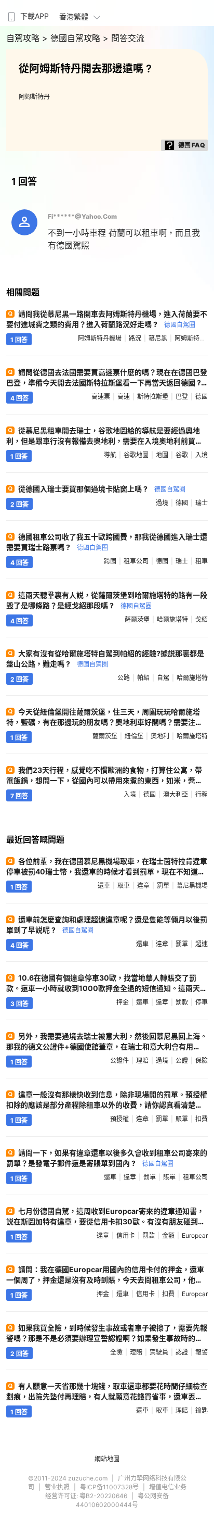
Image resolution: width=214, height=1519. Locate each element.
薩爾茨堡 (137, 619)
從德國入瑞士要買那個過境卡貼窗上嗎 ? (101, 488)
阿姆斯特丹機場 (100, 338)
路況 (135, 338)
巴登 (182, 396)
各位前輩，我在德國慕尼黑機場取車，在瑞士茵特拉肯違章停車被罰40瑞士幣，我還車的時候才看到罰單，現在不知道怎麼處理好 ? (106, 871)
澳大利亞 (175, 794)
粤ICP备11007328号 (109, 1487)
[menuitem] (27, 13)
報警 (201, 1352)
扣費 (201, 1119)
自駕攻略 (24, 38)
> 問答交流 (123, 38)
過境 (162, 503)
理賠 (142, 1060)
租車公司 (136, 561)
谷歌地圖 (136, 455)
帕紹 (143, 678)
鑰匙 (201, 1410)
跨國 (110, 561)
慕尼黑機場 (192, 885)
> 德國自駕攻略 (72, 38)
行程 (201, 794)
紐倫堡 (134, 736)
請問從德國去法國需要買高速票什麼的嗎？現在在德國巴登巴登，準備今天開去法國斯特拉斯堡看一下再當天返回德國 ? (106, 382)
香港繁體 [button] (73, 16)
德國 (201, 396)
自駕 (163, 678)
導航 (110, 455)
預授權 (119, 1119)
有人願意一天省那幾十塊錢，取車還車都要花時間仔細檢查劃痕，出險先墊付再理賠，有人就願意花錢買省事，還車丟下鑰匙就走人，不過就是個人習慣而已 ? (106, 1396)
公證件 (119, 1060)
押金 (122, 1002)
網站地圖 (107, 1459)
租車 (201, 561)
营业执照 (57, 1487)
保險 (201, 1060)
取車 (123, 885)
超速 (201, 944)
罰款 (182, 1002)
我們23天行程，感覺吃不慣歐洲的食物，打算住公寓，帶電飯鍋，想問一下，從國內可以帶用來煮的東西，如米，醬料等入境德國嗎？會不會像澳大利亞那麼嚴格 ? (104, 780)
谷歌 (182, 455)
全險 (116, 1352)
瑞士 (201, 503)
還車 (104, 885)
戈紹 (201, 619)
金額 (168, 1235)
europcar (195, 1235)
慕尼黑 (158, 338)
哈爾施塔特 (172, 619)
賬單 (182, 1119)
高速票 (100, 396)
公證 (182, 1060)
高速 (123, 396)
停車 (201, 1002)
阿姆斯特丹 (34, 97)
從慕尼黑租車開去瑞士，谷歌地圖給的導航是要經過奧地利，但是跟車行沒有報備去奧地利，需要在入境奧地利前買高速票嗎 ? (104, 441)
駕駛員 (159, 1352)
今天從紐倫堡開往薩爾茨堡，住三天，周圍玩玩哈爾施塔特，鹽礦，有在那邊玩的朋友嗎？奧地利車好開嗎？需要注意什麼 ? (104, 722)
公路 (123, 678)
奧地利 (160, 736)
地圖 (162, 455)
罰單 (163, 885)
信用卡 (125, 1235)
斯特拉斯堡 (152, 396)
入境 (201, 455)
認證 (182, 1352)
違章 (143, 885)
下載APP (34, 15)
